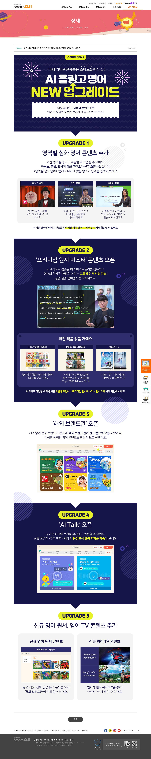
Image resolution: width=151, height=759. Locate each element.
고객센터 (110, 3)
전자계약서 (75, 731)
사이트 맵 (84, 731)
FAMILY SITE (128, 730)
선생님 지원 (92, 3)
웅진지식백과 (146, 402)
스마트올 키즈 (67, 7)
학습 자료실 (117, 7)
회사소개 (17, 731)
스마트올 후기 (101, 7)
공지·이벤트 (132, 7)
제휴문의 (45, 731)
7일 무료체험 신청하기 (146, 370)
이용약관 (38, 731)
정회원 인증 (102, 3)
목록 (75, 719)
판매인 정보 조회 (55, 731)
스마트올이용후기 (145, 382)
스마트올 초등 (84, 7)
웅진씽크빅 (119, 3)
